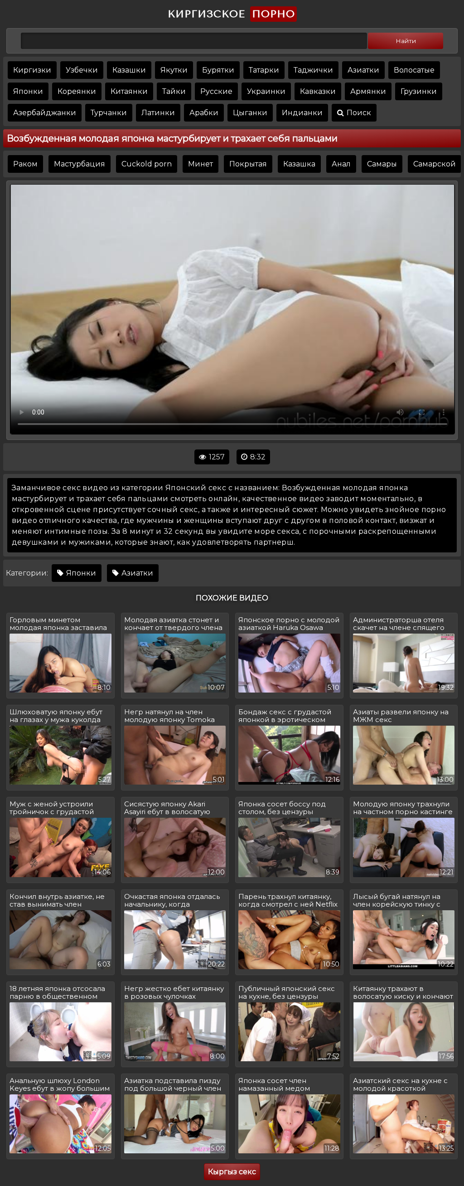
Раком (25, 164)
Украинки (266, 91)
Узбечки (82, 70)
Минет (200, 164)
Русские (216, 91)
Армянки (368, 91)
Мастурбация (79, 164)
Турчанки (109, 112)
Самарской (434, 164)
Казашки (129, 70)
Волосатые (414, 70)
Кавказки (318, 91)
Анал (341, 164)
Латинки (158, 112)
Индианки (302, 112)
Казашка (299, 164)
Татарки (264, 70)
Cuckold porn (146, 164)
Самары (382, 164)
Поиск (358, 112)
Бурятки (218, 70)
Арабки (203, 112)
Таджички (313, 70)
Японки (28, 91)
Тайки (174, 91)
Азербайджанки (44, 112)
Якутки (174, 70)
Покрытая (248, 164)
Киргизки (32, 70)
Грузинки (419, 91)
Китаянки (129, 91)
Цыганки (250, 112)
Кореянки (77, 91)
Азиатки (363, 70)
